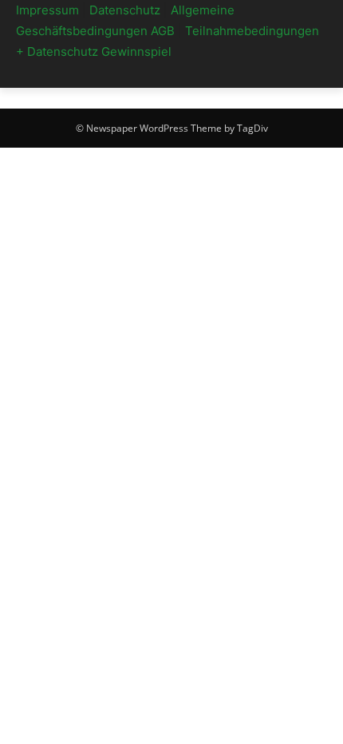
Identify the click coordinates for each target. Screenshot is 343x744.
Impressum (47, 10)
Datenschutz (124, 10)
